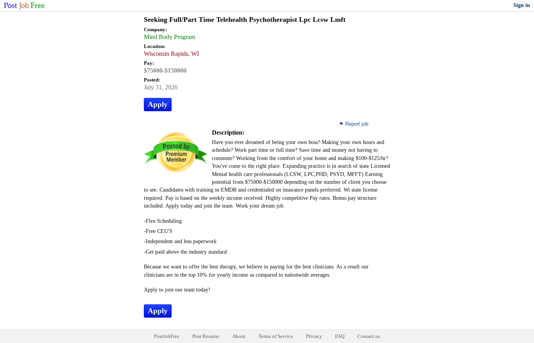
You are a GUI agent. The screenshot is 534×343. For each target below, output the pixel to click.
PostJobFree (166, 336)
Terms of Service (275, 336)
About (238, 336)
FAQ (339, 336)
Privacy (314, 336)
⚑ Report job (353, 124)
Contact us (368, 336)
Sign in (521, 5)
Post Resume (205, 336)
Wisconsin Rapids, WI (171, 53)
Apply (158, 104)
